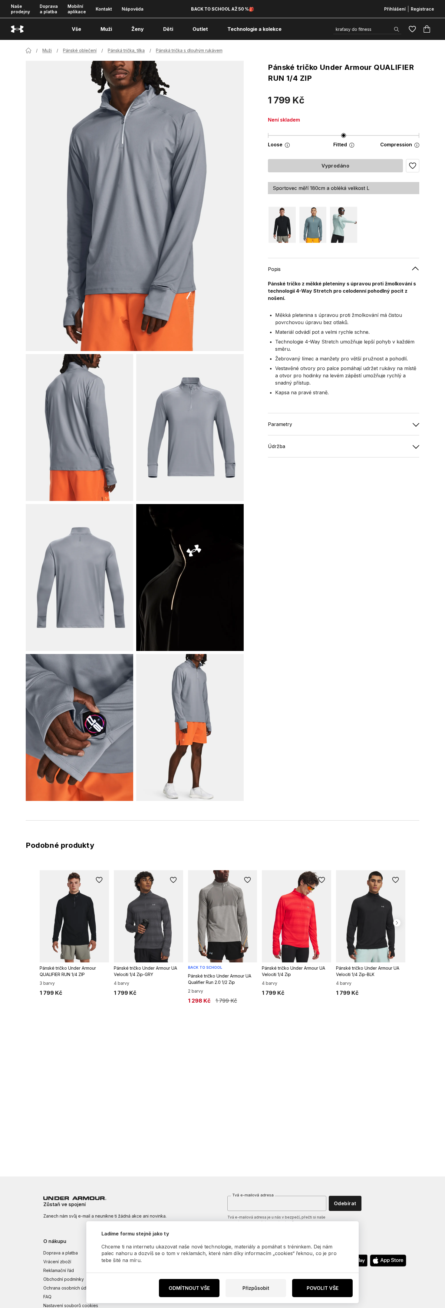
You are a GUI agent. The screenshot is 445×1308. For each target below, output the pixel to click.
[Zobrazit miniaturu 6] (190, 727)
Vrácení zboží (57, 1261)
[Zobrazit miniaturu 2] (190, 427)
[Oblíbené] (412, 29)
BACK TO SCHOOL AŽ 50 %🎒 (222, 8)
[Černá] (282, 224)
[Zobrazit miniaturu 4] (190, 577)
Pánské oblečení (80, 50)
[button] (412, 165)
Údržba (276, 446)
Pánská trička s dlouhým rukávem (189, 50)
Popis (274, 269)
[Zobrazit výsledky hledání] (396, 29)
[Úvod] (28, 50)
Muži (47, 50)
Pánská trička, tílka (126, 50)
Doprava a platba (49, 9)
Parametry (280, 424)
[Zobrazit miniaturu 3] (79, 577)
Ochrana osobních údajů (67, 1287)
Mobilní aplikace (77, 9)
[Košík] (426, 29)
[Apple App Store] (388, 1260)
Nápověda (132, 8)
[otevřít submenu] (86, 29)
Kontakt (104, 8)
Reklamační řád (58, 1270)
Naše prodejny (20, 9)
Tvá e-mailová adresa (253, 1194)
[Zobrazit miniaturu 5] (79, 727)
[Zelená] (343, 224)
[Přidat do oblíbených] (99, 880)
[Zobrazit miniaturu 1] (79, 427)
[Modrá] (313, 224)
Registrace (422, 8)
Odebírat (345, 1203)
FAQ (47, 1296)
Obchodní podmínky (63, 1279)
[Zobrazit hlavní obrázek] (135, 206)
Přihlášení (395, 8)
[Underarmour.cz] (17, 29)
